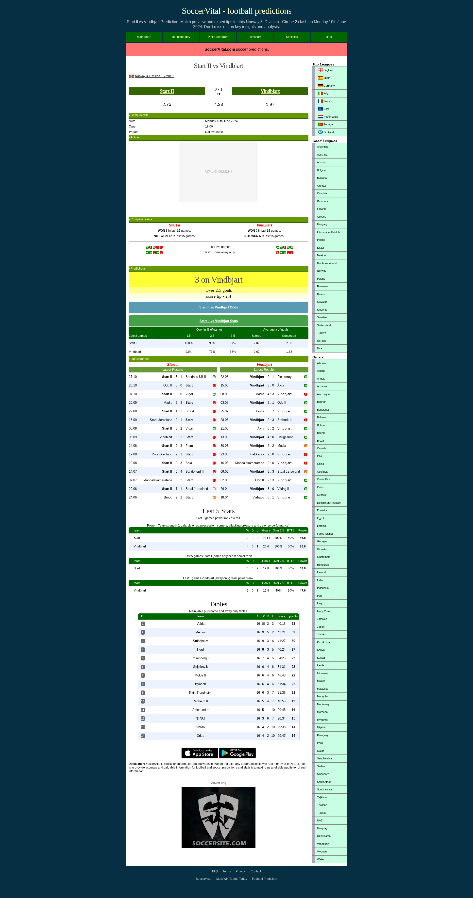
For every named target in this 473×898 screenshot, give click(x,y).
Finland (321, 208)
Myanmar (322, 719)
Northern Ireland (327, 263)
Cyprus (321, 494)
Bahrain (321, 401)
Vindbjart (270, 91)
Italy (325, 93)
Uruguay (322, 828)
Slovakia (322, 301)
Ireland (321, 239)
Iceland (321, 572)
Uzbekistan (324, 835)
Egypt (320, 518)
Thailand (322, 804)
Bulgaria (322, 177)
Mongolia (322, 696)
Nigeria (321, 727)
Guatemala (323, 556)
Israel (320, 247)
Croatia (321, 185)
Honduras (323, 564)
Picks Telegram (218, 37)
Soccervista (203, 879)
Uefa (326, 108)
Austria (321, 162)
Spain (326, 77)
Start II (167, 91)
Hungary (322, 224)
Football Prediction (264, 879)
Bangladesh (324, 409)
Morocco (322, 711)
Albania (321, 363)
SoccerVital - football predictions (236, 11)
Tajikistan (322, 797)
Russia (321, 294)
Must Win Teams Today (231, 879)
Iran (319, 595)
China (320, 463)
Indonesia (323, 587)
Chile (320, 456)
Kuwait (321, 657)
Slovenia (322, 309)
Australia (322, 154)
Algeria (321, 370)
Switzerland (324, 325)
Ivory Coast (324, 611)
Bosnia (321, 432)
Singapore (323, 773)
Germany (329, 85)
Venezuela (323, 843)
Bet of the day (181, 37)
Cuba (320, 487)
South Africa (324, 781)
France (327, 101)
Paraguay (323, 735)
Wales (320, 859)
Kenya (321, 649)
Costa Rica (323, 479)
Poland (321, 278)
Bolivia (321, 425)
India (320, 580)
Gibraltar (322, 549)
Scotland (328, 132)
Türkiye (321, 332)
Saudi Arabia (324, 758)
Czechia (322, 193)
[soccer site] (218, 847)
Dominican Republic (329, 502)
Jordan (321, 634)
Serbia (321, 766)
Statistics (292, 37)
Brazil (320, 440)
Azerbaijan (323, 394)
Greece (321, 216)
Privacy (241, 871)
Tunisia (321, 812)
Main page (144, 37)
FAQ (215, 871)
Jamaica (322, 618)
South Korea (324, 789)
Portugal (328, 124)
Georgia (322, 541)
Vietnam (322, 851)
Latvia (320, 665)
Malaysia (322, 688)
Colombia (322, 471)
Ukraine (321, 340)
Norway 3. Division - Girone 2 (154, 76)
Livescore (255, 37)
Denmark (322, 201)
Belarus (321, 417)
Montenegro (324, 704)
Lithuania (322, 673)
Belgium (321, 170)
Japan (320, 626)
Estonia (321, 525)
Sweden (322, 317)
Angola (321, 378)
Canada (321, 448)
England (328, 70)
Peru (320, 742)
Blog (329, 37)
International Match (328, 232)
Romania (322, 286)
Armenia (322, 386)
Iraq (319, 603)
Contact (256, 871)
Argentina (322, 146)
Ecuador (322, 510)
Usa (319, 348)
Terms (227, 871)
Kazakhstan (324, 642)
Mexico (321, 255)
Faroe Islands (325, 533)
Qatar (320, 750)
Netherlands (330, 116)
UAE (319, 820)
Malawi (321, 680)
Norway (321, 270)
